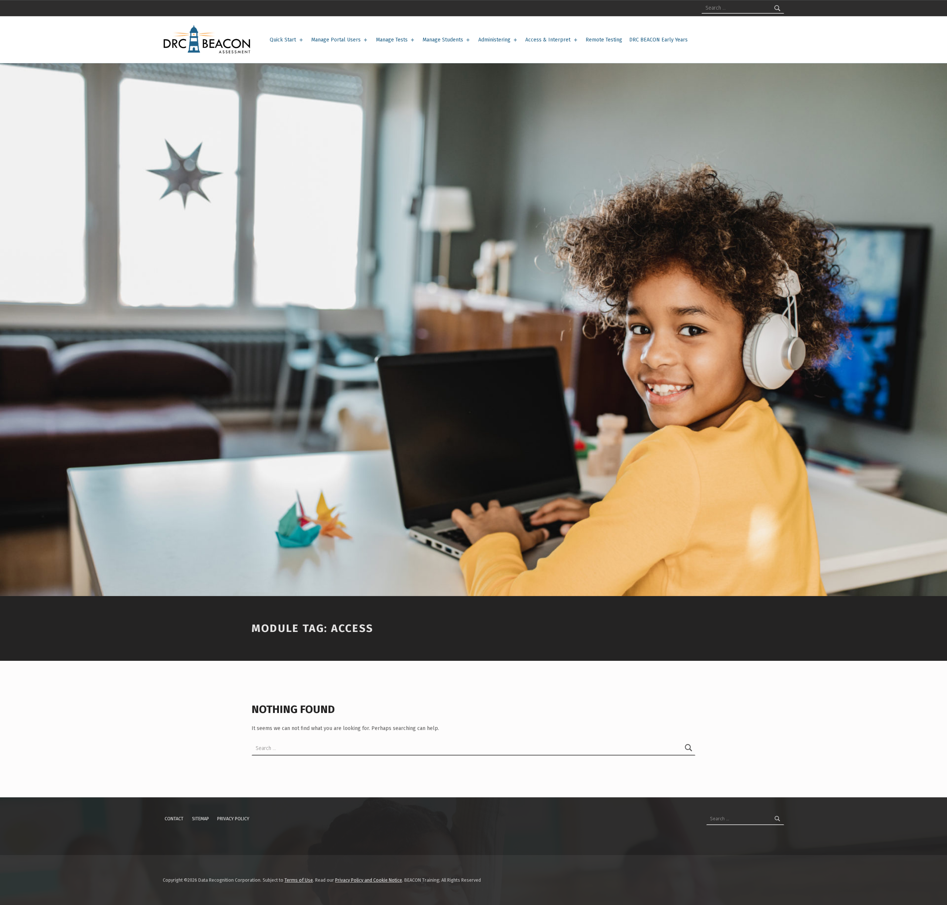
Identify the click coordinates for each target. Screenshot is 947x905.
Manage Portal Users (336, 40)
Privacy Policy (233, 818)
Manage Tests (392, 40)
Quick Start (283, 40)
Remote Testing (604, 40)
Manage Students (442, 40)
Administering (494, 40)
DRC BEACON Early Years (658, 40)
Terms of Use (298, 880)
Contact (174, 818)
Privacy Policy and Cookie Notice (368, 880)
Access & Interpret (547, 40)
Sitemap (200, 818)
